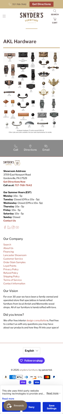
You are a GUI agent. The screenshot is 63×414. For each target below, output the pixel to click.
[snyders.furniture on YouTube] (17, 228)
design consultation (36, 320)
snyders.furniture (28, 369)
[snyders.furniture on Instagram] (13, 228)
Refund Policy (10, 272)
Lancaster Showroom (15, 255)
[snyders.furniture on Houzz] (9, 228)
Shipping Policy (11, 276)
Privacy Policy (10, 269)
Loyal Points (9, 265)
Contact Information (14, 283)
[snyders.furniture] (31, 16)
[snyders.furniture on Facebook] (5, 228)
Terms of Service (12, 279)
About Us (8, 248)
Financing (8, 251)
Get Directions (41, 4)
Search (7, 244)
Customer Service (13, 258)
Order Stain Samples (14, 262)
